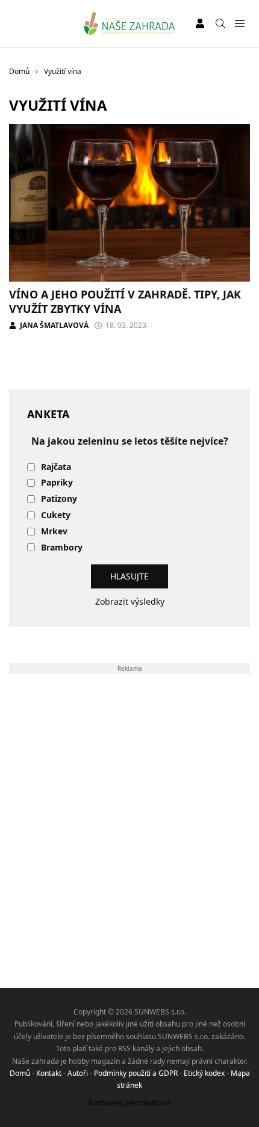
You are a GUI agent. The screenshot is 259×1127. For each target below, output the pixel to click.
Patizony (59, 499)
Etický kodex (204, 1073)
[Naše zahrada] (129, 23)
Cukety (55, 515)
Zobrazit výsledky (129, 601)
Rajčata (56, 467)
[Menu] (239, 23)
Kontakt (48, 1073)
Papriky (57, 483)
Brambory (62, 548)
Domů (20, 1073)
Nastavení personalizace (130, 1103)
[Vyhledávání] (220, 23)
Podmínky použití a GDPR (136, 1073)
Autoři (77, 1073)
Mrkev (54, 531)
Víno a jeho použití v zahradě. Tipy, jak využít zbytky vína (125, 301)
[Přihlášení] (200, 23)
